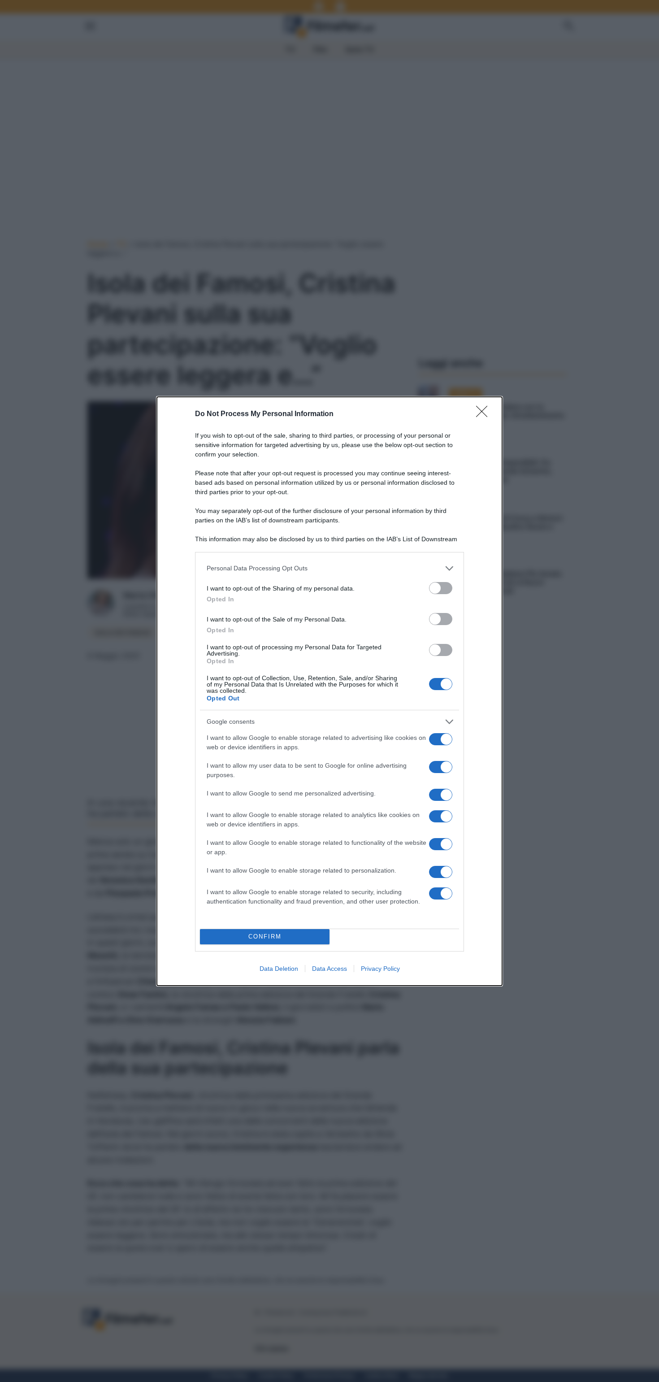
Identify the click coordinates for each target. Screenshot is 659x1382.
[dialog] (329, 691)
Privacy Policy (380, 968)
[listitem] (329, 568)
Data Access (329, 968)
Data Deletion (279, 968)
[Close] (484, 414)
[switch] (440, 588)
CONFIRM (265, 936)
